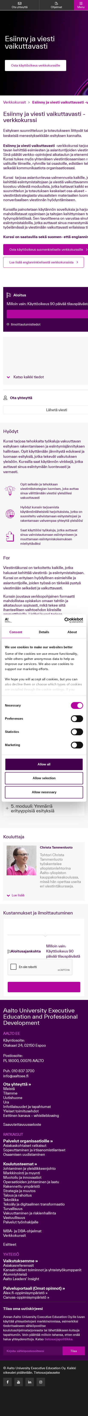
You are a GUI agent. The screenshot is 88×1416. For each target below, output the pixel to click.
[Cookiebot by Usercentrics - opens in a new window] (64, 620)
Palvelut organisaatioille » (28, 1141)
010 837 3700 (23, 1071)
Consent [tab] (15, 632)
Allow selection (44, 778)
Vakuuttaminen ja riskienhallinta (29, 1213)
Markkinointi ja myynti (21, 1173)
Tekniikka (11, 1200)
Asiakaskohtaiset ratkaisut (24, 1145)
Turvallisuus (12, 1209)
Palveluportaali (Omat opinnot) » (34, 1288)
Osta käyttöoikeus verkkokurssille (35, 65)
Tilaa (73, 1351)
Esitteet (9, 1244)
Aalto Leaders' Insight (21, 1279)
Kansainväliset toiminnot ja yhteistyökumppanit (42, 1270)
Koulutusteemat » (20, 1164)
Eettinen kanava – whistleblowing (31, 1115)
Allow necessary (44, 792)
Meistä (9, 1089)
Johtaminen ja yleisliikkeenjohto (30, 1168)
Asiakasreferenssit (18, 1265)
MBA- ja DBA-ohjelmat (22, 1231)
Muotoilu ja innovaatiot (22, 1177)
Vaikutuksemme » (20, 1260)
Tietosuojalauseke (47, 1372)
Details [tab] (44, 632)
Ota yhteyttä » (17, 1084)
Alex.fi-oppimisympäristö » (25, 1293)
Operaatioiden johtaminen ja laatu (31, 1182)
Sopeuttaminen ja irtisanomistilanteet (34, 1150)
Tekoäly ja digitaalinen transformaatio (34, 1204)
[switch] (77, 718)
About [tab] (72, 632)
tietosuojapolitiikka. (59, 1339)
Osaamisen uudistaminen (24, 1154)
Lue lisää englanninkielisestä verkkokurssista (41, 262)
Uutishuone (12, 1098)
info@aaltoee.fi (15, 1076)
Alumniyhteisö (15, 1274)
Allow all (44, 764)
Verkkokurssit (14, 102)
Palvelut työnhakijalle (20, 1222)
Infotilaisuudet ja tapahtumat (27, 1107)
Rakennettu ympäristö (21, 1186)
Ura (6, 1102)
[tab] (44, 808)
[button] (15, 894)
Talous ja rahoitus (17, 1195)
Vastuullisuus (14, 1218)
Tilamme (10, 1093)
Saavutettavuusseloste (22, 1124)
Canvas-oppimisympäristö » (26, 1297)
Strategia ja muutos (19, 1191)
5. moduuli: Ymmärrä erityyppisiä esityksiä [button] (32, 808)
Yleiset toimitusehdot (21, 1111)
